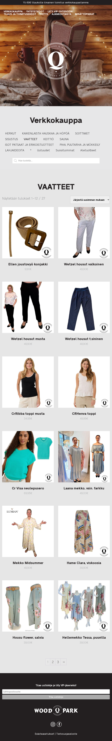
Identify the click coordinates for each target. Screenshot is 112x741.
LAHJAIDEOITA (14, 150)
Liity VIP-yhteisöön (60, 11)
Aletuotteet (88, 150)
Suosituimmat (65, 150)
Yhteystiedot (35, 11)
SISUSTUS (11, 139)
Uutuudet (43, 150)
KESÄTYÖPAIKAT (84, 14)
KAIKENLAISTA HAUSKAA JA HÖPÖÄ (45, 133)
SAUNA (64, 139)
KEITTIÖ (48, 139)
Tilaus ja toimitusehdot (20, 14)
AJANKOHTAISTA (61, 14)
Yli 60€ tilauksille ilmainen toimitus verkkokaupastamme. (56, 2)
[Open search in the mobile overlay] (56, 161)
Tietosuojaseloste (66, 733)
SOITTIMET (82, 133)
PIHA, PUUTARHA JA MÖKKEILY (80, 144)
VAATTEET (30, 139)
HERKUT (10, 133)
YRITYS (44, 14)
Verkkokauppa (13, 11)
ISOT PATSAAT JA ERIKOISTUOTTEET (29, 144)
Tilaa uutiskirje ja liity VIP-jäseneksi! (56, 685)
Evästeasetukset (44, 733)
